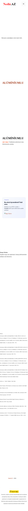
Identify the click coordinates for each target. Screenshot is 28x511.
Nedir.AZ (10, 478)
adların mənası (2, 489)
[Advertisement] (14, 22)
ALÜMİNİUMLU (13, 82)
